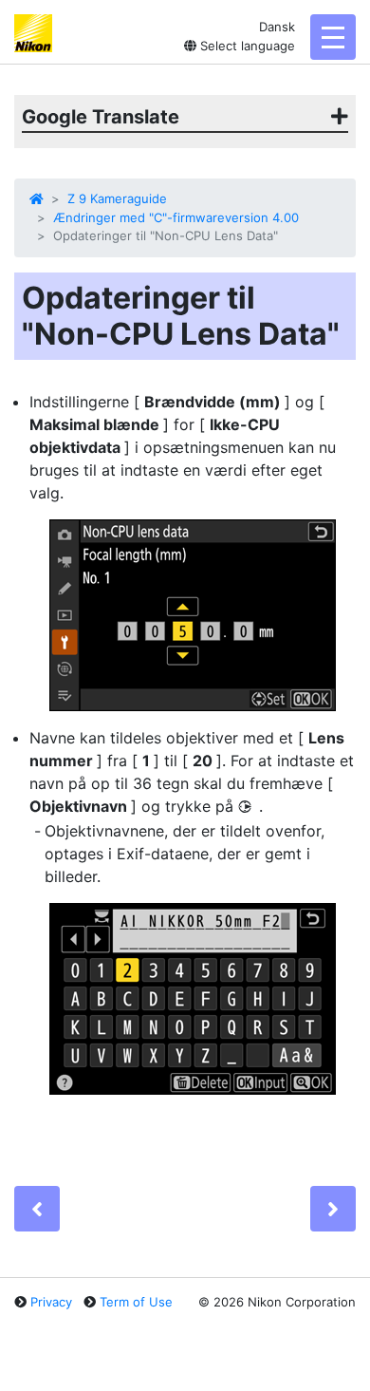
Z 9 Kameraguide (117, 198)
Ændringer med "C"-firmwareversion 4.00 (176, 217)
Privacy (51, 1301)
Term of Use (136, 1301)
